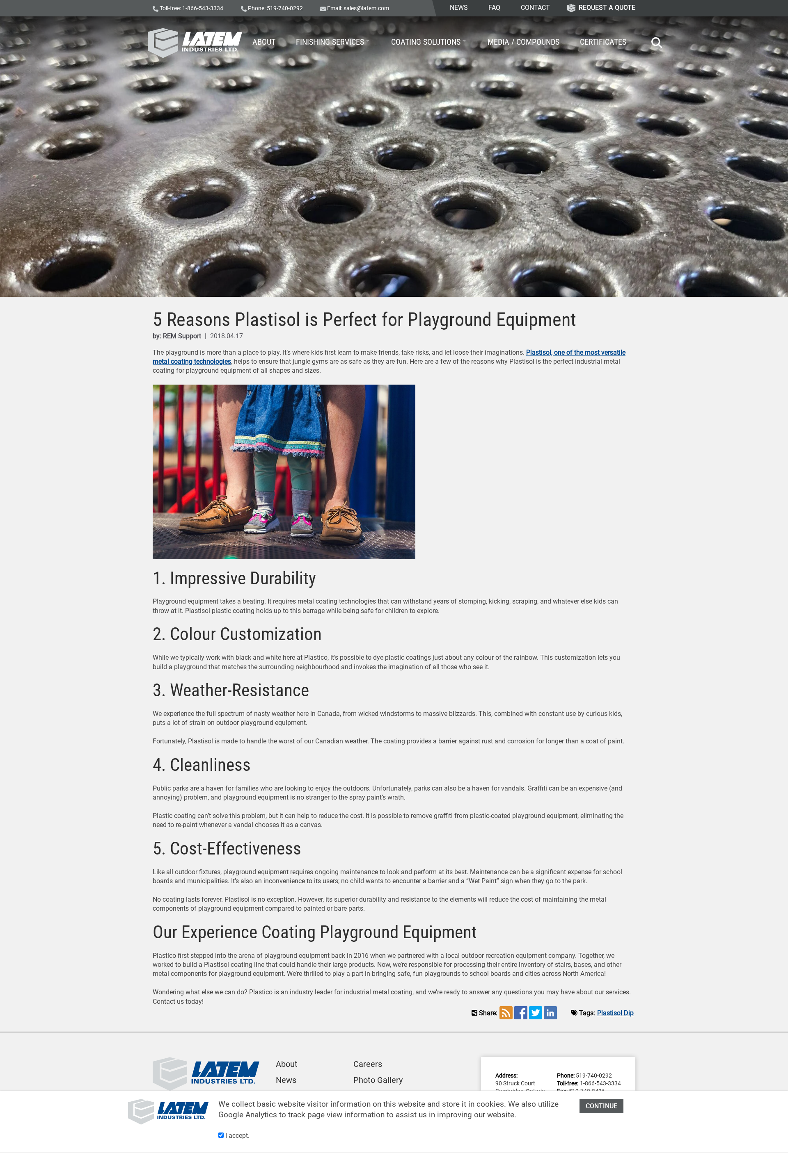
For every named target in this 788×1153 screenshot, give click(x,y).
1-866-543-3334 (202, 8)
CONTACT (535, 7)
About (287, 1064)
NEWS (459, 7)
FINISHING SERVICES (330, 42)
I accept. (237, 1135)
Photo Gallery (378, 1080)
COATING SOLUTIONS (425, 42)
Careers (367, 1064)
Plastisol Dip (615, 1013)
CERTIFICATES (603, 42)
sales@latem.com (366, 8)
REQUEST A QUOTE (607, 7)
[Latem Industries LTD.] (195, 43)
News (286, 1080)
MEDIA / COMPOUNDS (523, 42)
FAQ (494, 7)
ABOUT (263, 42)
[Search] (652, 43)
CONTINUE (601, 1106)
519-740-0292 (285, 8)
